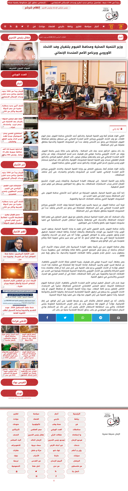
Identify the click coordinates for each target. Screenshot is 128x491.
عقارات (16, 450)
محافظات (76, 429)
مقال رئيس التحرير (19, 37)
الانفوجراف (15, 445)
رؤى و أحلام (77, 450)
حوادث (42, 26)
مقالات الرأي (56, 435)
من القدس (36, 461)
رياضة (70, 26)
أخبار (96, 26)
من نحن (56, 466)
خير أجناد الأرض (56, 445)
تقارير (78, 26)
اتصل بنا (75, 471)
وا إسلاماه (76, 435)
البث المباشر (15, 440)
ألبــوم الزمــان (56, 461)
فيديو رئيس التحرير (56, 440)
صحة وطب (56, 424)
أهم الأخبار (19, 231)
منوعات (16, 424)
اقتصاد (51, 26)
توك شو (56, 450)
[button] (33, 56)
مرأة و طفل (36, 450)
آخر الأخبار (19, 164)
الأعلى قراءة (19, 321)
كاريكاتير (16, 429)
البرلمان (76, 461)
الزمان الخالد (36, 440)
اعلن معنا (36, 466)
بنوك (16, 455)
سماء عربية (36, 445)
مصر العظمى (36, 429)
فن (34, 26)
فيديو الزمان (76, 440)
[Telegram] (101, 318)
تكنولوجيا (36, 424)
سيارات (77, 455)
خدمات (76, 445)
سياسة (87, 26)
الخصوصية (16, 466)
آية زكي (115, 129)
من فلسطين (76, 466)
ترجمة (15, 461)
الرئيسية (76, 414)
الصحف (16, 435)
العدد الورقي (19, 74)
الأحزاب (36, 455)
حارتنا (56, 455)
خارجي (61, 26)
